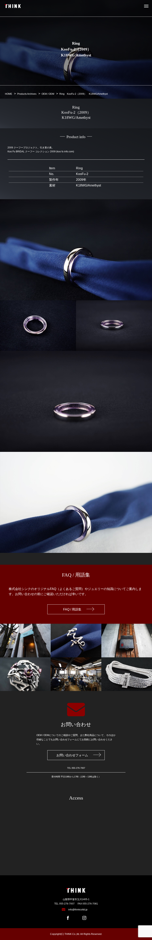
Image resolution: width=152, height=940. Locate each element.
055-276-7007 (78, 768)
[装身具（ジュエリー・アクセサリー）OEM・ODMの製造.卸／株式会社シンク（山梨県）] (13, 6)
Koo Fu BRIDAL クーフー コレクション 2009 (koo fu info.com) (41, 151)
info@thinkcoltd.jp (77, 909)
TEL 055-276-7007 (64, 903)
